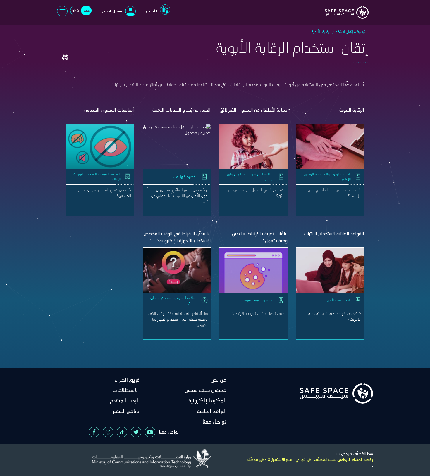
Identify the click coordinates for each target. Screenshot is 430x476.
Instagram (108, 432)
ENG (75, 10)
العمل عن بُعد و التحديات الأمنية (181, 110)
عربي (86, 10)
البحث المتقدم (125, 401)
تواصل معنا (214, 422)
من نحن (218, 380)
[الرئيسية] (347, 9)
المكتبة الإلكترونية (207, 401)
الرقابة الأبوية (351, 110)
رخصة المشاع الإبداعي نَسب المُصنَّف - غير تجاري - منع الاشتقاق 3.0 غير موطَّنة (310, 460)
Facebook (94, 432)
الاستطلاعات (126, 390)
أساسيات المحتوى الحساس (109, 110)
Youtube (150, 432)
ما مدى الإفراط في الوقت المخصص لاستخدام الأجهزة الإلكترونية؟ (177, 237)
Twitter (136, 432)
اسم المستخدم (163, 25)
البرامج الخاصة (211, 411)
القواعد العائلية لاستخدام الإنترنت (334, 233)
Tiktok (122, 432)
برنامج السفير (126, 411)
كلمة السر (166, 45)
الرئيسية (363, 31)
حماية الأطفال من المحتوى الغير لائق (254, 110)
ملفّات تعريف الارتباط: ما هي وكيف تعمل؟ (260, 237)
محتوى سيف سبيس (205, 390)
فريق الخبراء (127, 380)
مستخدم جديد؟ (134, 81)
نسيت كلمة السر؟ (108, 68)
